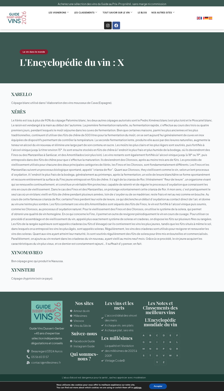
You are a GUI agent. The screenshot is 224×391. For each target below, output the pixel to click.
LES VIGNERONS (57, 12)
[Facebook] (116, 25)
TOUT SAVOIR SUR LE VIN (116, 12)
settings (137, 387)
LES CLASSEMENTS (84, 12)
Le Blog (142, 12)
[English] (199, 17)
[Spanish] (211, 17)
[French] (203, 17)
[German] (207, 17)
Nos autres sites (161, 12)
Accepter (158, 386)
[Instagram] (108, 25)
